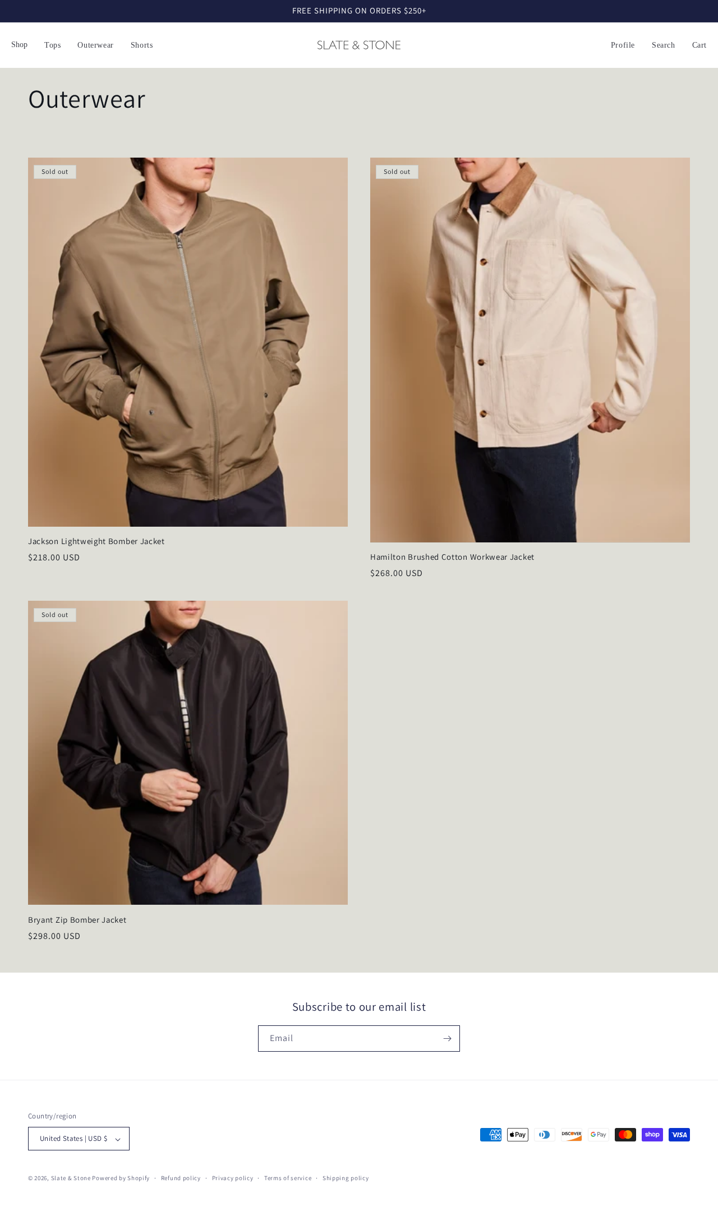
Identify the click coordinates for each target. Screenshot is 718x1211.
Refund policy (181, 1178)
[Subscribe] (447, 1038)
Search (663, 45)
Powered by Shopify (121, 1178)
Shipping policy (346, 1178)
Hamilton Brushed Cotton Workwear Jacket (452, 557)
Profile (623, 45)
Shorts (142, 45)
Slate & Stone (71, 1178)
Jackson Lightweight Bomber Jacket (96, 541)
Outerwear (95, 45)
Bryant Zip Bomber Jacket (77, 920)
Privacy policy (233, 1178)
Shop (19, 44)
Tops (52, 45)
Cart (699, 45)
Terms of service (287, 1178)
